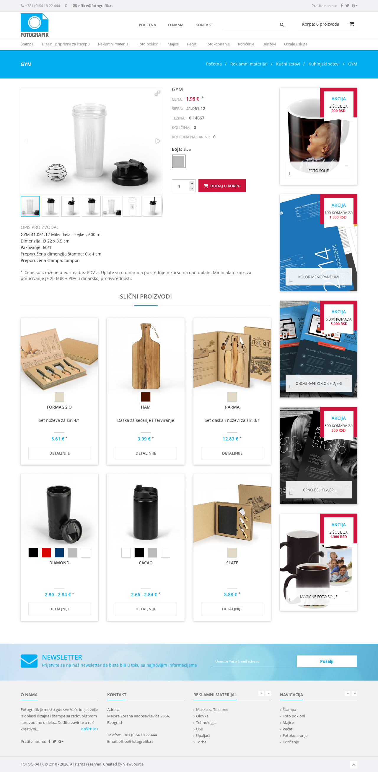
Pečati (192, 44)
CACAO (146, 563)
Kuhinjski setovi (324, 64)
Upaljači (203, 735)
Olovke (202, 716)
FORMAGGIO (59, 407)
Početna (147, 24)
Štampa (289, 709)
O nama (176, 24)
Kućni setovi (288, 64)
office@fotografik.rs (95, 5)
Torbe (201, 742)
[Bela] (126, 553)
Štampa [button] (27, 44)
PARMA (232, 407)
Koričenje (246, 44)
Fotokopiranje (218, 44)
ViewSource (133, 764)
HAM (146, 407)
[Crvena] (46, 553)
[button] (157, 93)
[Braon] (145, 397)
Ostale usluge (295, 44)
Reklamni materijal (249, 64)
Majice (173, 44)
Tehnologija (206, 722)
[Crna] (33, 553)
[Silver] (72, 553)
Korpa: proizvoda (320, 24)
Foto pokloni (148, 44)
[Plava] (59, 553)
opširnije (89, 728)
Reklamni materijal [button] (113, 44)
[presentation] (113, 44)
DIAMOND (59, 563)
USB (199, 729)
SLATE (232, 563)
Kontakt (204, 24)
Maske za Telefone (212, 709)
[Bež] (59, 397)
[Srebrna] (86, 553)
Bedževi (269, 44)
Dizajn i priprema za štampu (66, 44)
